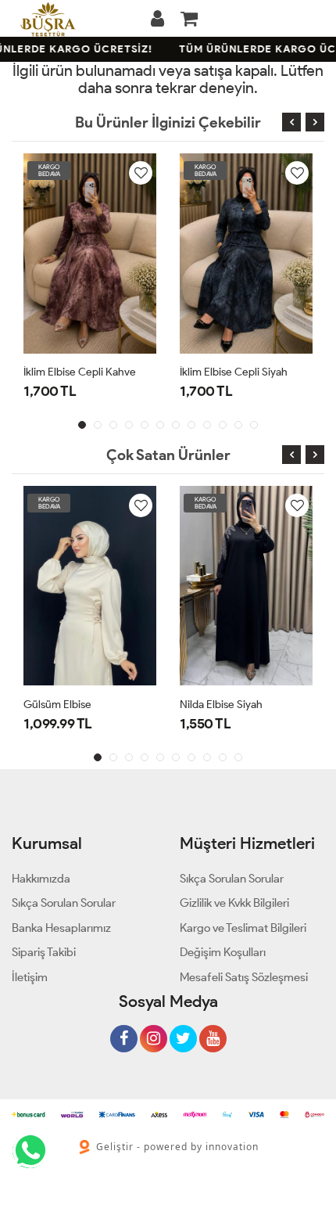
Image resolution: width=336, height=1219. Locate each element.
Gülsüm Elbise (57, 704)
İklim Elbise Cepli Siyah (234, 372)
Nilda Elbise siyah (221, 704)
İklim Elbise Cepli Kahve (79, 372)
